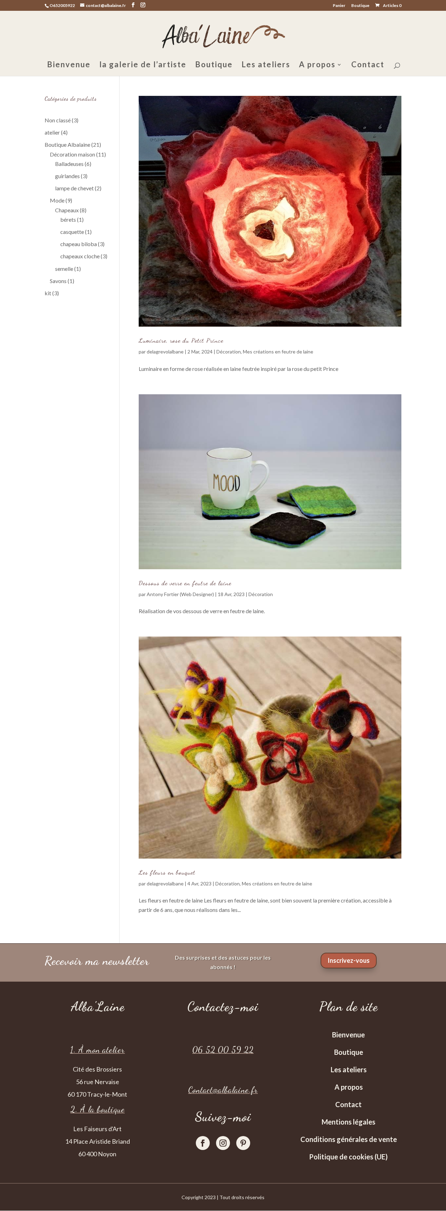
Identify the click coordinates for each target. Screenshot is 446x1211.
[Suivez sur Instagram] (223, 1143)
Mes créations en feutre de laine (278, 352)
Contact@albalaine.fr (223, 1090)
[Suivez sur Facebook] (203, 1143)
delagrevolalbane (165, 352)
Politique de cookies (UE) (348, 1156)
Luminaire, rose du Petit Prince (181, 340)
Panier (339, 5)
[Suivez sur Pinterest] (243, 1143)
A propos (317, 65)
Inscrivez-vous (349, 960)
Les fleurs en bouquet (167, 872)
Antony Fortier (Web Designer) (180, 594)
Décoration (228, 352)
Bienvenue (69, 65)
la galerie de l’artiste (142, 65)
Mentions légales (348, 1122)
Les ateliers (265, 65)
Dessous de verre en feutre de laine (185, 583)
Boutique (360, 5)
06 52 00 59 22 (223, 1050)
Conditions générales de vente (348, 1139)
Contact (367, 65)
